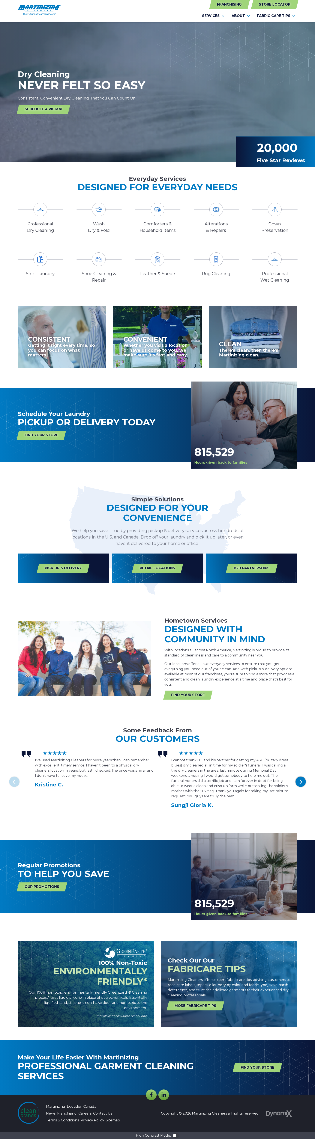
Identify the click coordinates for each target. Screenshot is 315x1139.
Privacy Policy (92, 1120)
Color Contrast (175, 1135)
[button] (213, 16)
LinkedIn (163, 1094)
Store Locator (274, 4)
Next (301, 782)
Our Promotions (42, 887)
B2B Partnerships (252, 568)
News (51, 1113)
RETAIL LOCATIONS (157, 568)
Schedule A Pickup (43, 109)
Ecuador (74, 1106)
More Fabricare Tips (195, 1006)
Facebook (151, 1094)
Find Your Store (41, 435)
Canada (89, 1106)
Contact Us (102, 1113)
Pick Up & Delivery (63, 568)
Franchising (229, 4)
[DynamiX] (279, 1113)
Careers (85, 1113)
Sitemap (113, 1120)
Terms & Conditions (62, 1120)
